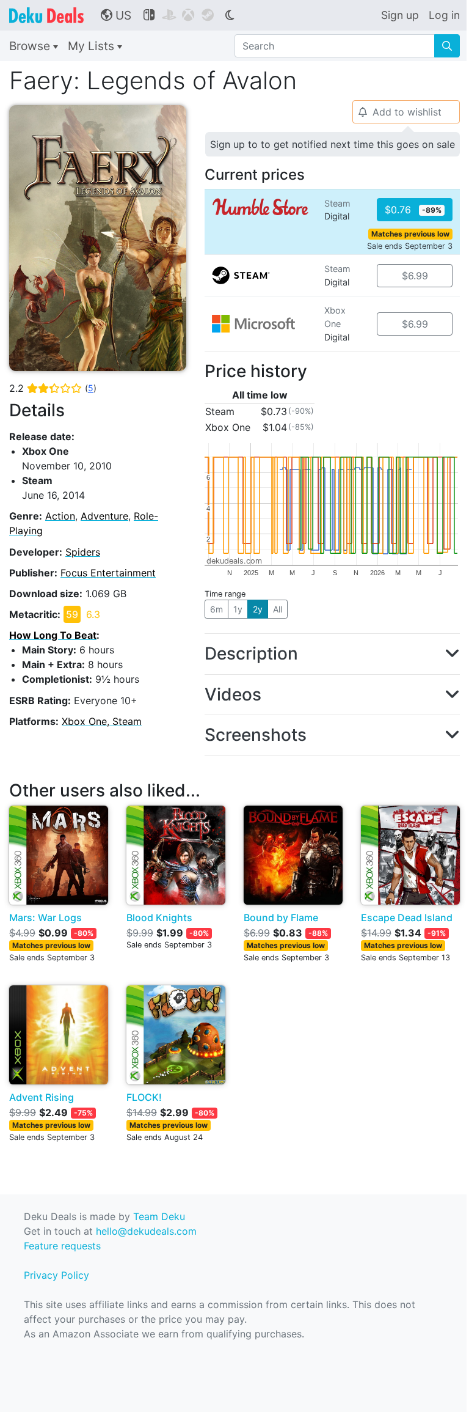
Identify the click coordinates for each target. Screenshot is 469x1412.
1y (237, 609)
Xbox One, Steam (102, 721)
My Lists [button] (92, 46)
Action (60, 516)
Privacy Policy (56, 1275)
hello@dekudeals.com (146, 1231)
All (277, 609)
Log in (444, 15)
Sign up (400, 15)
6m (216, 609)
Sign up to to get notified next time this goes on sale (332, 144)
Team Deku (159, 1216)
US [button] (116, 15)
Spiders (82, 552)
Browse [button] (31, 46)
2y (258, 609)
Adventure (104, 516)
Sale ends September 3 (410, 246)
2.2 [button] (52, 388)
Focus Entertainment (108, 573)
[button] (332, 654)
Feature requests (62, 1246)
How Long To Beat (52, 635)
